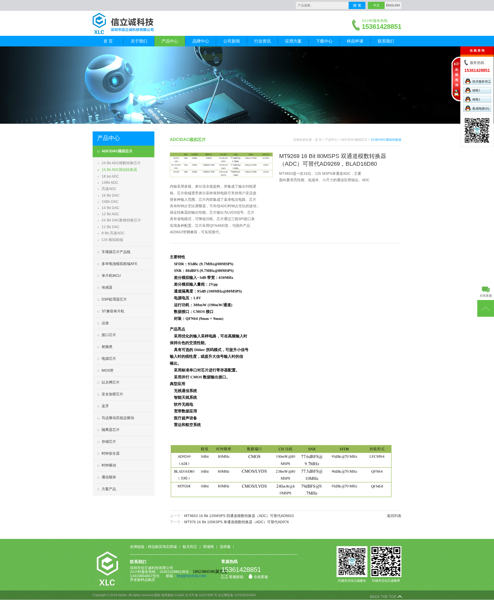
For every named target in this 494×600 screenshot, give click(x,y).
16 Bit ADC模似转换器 (119, 170)
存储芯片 (109, 441)
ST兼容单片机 (113, 311)
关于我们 (139, 41)
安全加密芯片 (112, 394)
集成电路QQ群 (480, 109)
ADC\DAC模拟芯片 (117, 151)
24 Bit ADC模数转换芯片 (121, 163)
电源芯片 (109, 358)
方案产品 (109, 489)
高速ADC (109, 189)
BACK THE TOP (383, 597)
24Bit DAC (110, 201)
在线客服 (261, 577)
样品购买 (148, 580)
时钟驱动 (109, 465)
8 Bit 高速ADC (113, 233)
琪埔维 (208, 547)
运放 (105, 323)
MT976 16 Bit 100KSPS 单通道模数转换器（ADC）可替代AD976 (236, 522)
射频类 (107, 347)
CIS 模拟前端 (112, 240)
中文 (376, 5)
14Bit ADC (110, 182)
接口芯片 (109, 335)
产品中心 (170, 41)
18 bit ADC (110, 176)
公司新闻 (231, 41)
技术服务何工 (481, 81)
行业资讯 (262, 41)
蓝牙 (105, 406)
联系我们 (386, 41)
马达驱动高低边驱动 (118, 418)
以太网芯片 (111, 382)
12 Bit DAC (110, 227)
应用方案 (293, 41)
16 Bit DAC (110, 195)
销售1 (476, 90)
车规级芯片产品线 (116, 252)
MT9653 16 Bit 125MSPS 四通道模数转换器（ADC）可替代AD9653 (239, 516)
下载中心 (324, 41)
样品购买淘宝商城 (162, 547)
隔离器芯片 (111, 430)
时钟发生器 (111, 453)
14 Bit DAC (110, 208)
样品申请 (355, 41)
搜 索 (357, 5)
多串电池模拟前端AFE (119, 264)
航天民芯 (190, 547)
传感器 (107, 287)
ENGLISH (393, 5)
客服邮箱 (236, 577)
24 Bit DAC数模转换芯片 (121, 220)
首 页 (108, 41)
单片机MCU (111, 275)
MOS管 (107, 370)
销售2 (476, 99)
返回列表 (394, 516)
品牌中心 (200, 41)
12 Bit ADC (110, 214)
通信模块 (109, 477)
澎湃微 (225, 547)
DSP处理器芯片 (114, 299)
